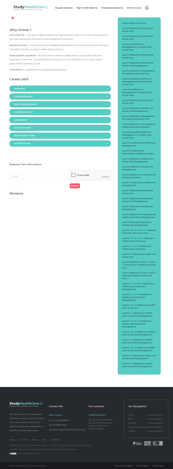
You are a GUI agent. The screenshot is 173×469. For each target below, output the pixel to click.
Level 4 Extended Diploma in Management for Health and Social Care (137, 82)
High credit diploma (86, 7)
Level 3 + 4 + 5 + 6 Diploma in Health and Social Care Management (136, 297)
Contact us (55, 440)
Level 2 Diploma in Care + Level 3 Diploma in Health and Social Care (139, 276)
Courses (24, 440)
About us (13, 440)
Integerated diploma (112, 7)
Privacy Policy (142, 466)
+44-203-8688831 (60, 420)
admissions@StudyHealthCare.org (67, 429)
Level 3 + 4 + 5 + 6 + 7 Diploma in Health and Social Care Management (138, 286)
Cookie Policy (158, 466)
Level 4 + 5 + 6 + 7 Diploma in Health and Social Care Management (137, 324)
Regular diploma (64, 7)
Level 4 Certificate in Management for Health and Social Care (136, 47)
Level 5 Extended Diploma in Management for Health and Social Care (136, 135)
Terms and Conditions (124, 466)
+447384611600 (59, 425)
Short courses (134, 7)
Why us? (35, 440)
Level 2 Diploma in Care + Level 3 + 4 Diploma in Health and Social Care (139, 265)
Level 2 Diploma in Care (134, 23)
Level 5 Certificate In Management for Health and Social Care (136, 92)
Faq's (44, 440)
